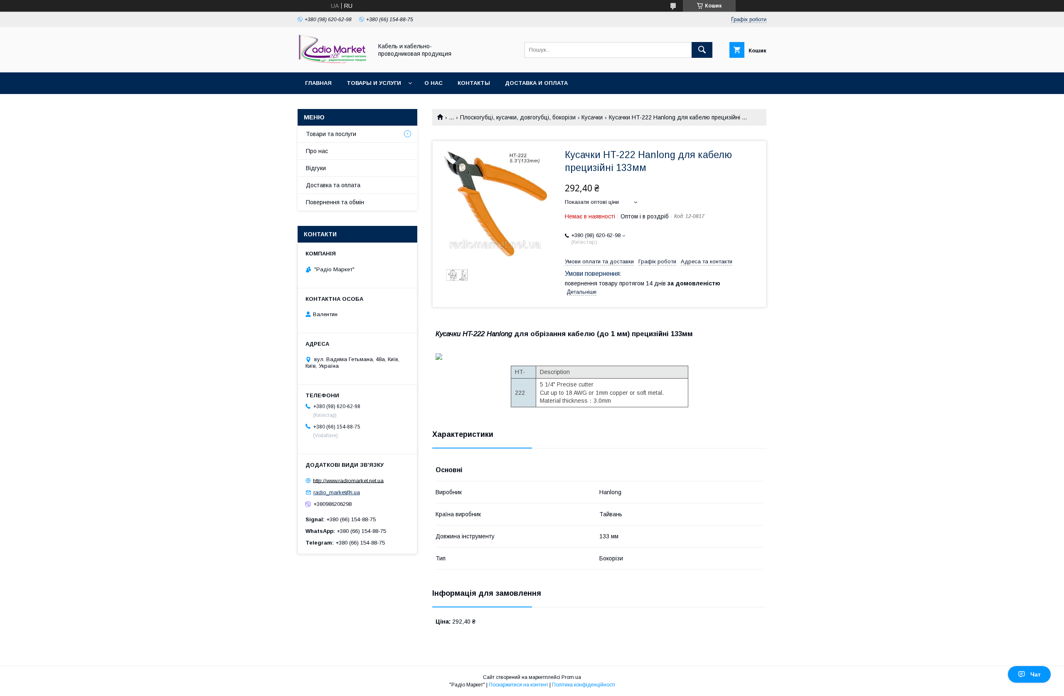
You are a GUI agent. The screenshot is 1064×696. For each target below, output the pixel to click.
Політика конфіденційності (583, 685)
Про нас (317, 151)
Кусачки (592, 117)
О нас (433, 83)
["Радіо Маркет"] (333, 61)
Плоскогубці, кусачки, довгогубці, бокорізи (518, 117)
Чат (1035, 674)
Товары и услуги (374, 83)
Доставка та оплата (333, 185)
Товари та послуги (331, 134)
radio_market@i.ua (336, 492)
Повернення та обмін (335, 202)
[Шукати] (702, 50)
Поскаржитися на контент (518, 685)
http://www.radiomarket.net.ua (348, 480)
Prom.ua (571, 677)
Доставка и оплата (536, 83)
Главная (318, 83)
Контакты (474, 83)
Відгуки (316, 168)
